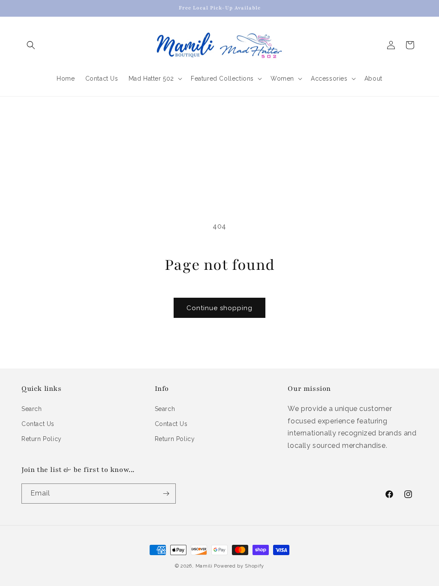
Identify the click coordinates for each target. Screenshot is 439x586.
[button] (30, 45)
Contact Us (37, 423)
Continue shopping (219, 308)
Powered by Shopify (239, 566)
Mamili (204, 566)
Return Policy (41, 438)
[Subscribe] (165, 493)
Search (31, 408)
